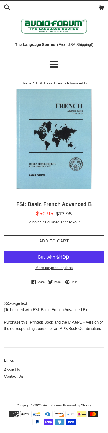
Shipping (34, 222)
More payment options (54, 268)
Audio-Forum (52, 405)
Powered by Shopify (77, 405)
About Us (12, 370)
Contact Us (13, 376)
